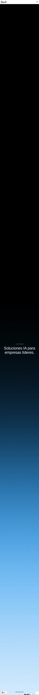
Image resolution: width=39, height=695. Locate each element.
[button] (37, 2)
